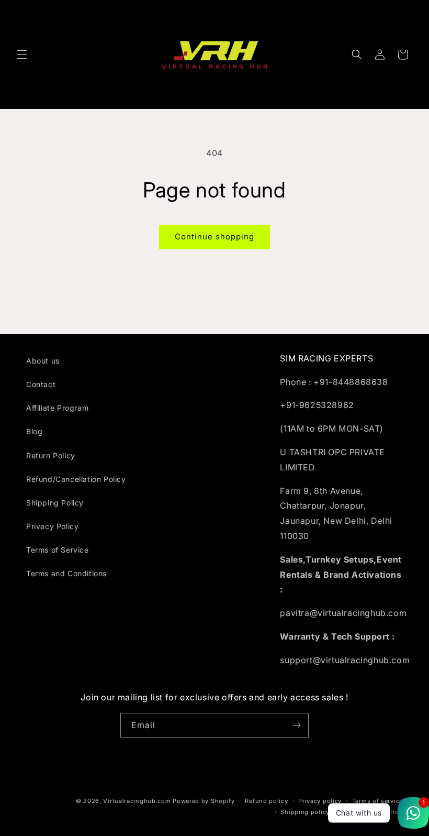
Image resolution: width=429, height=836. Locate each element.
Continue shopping (214, 236)
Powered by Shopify (204, 801)
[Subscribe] (296, 725)
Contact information (371, 812)
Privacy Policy (52, 526)
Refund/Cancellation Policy (76, 479)
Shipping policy (305, 812)
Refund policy (266, 801)
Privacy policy (320, 801)
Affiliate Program (57, 407)
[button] (21, 54)
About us (43, 360)
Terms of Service (57, 549)
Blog (34, 431)
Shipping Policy (55, 502)
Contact (40, 384)
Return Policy (50, 455)
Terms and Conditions (66, 573)
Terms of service (377, 801)
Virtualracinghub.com (137, 801)
